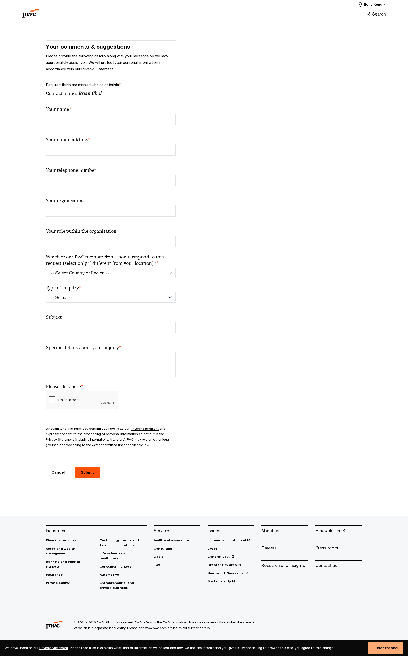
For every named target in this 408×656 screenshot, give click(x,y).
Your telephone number (71, 170)
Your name (59, 109)
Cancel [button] (58, 472)
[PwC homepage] (30, 11)
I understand (386, 648)
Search (379, 14)
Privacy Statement (53, 648)
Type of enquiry (63, 288)
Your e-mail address (68, 140)
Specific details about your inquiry (83, 347)
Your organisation (65, 200)
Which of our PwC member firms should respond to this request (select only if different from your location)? (105, 260)
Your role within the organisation (81, 231)
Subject (55, 317)
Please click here (64, 386)
